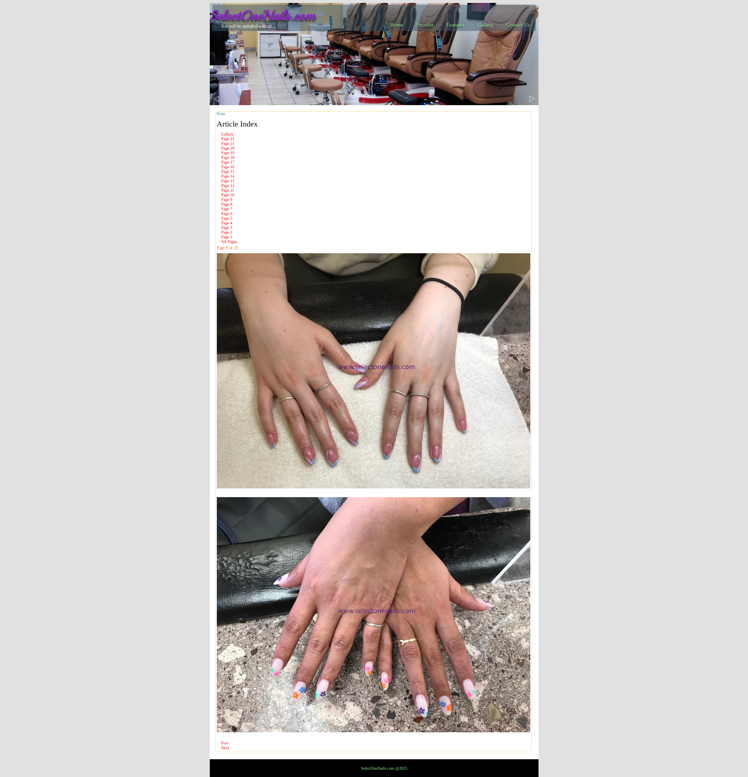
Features (455, 25)
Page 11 (227, 190)
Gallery (485, 25)
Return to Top (733, 771)
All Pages (229, 242)
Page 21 (227, 143)
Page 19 (227, 153)
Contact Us (518, 25)
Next (225, 748)
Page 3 (226, 228)
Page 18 (227, 157)
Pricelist (424, 25)
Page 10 (227, 195)
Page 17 (227, 162)
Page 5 (226, 218)
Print (221, 114)
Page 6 (226, 213)
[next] (532, 99)
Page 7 (226, 209)
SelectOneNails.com (262, 15)
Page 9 (226, 199)
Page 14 (227, 176)
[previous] (216, 99)
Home (396, 25)
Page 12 (227, 185)
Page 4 (226, 223)
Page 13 (227, 181)
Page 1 (226, 237)
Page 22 (227, 139)
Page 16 (227, 167)
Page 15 (227, 171)
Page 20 (227, 148)
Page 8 (226, 204)
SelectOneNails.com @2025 (384, 768)
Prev (225, 743)
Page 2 (226, 232)
